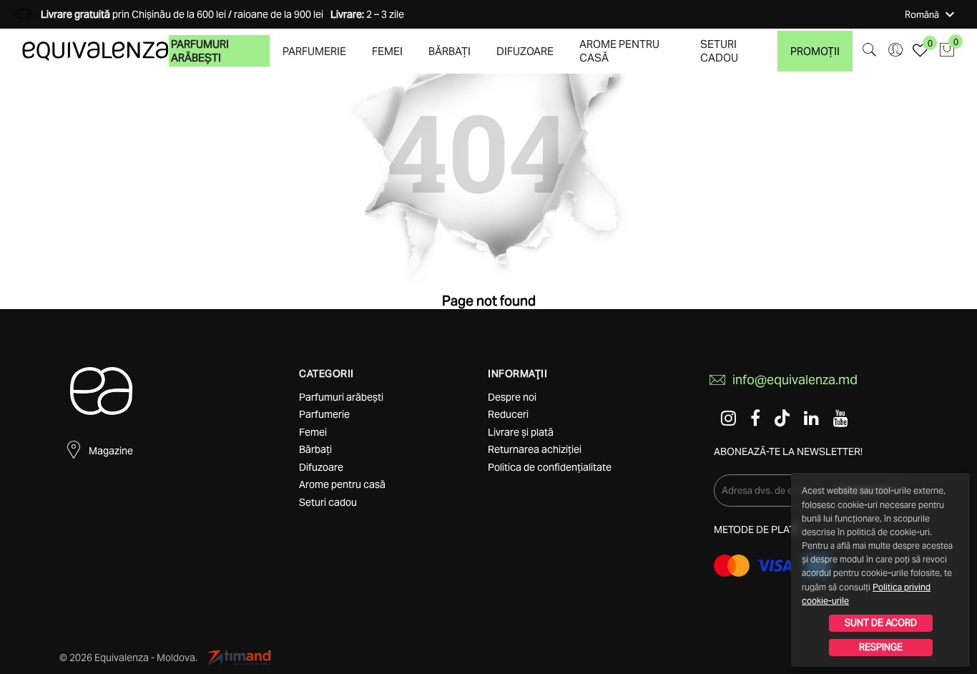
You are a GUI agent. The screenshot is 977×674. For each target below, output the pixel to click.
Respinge (881, 647)
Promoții (815, 51)
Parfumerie (314, 51)
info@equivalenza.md (795, 379)
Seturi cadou (719, 50)
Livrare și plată (521, 432)
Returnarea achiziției (534, 449)
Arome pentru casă (619, 50)
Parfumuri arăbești (200, 50)
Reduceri (508, 414)
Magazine (111, 450)
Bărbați (449, 51)
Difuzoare (525, 51)
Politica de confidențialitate (550, 467)
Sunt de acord (881, 623)
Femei (387, 51)
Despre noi (512, 397)
